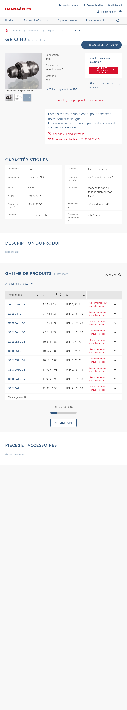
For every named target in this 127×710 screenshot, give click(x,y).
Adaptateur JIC (34, 30)
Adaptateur (17, 30)
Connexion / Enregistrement (67, 134)
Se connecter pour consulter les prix (97, 304)
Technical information (36, 20)
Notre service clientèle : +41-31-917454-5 (75, 139)
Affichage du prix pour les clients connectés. (83, 100)
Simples (50, 30)
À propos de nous (68, 20)
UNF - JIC (64, 30)
